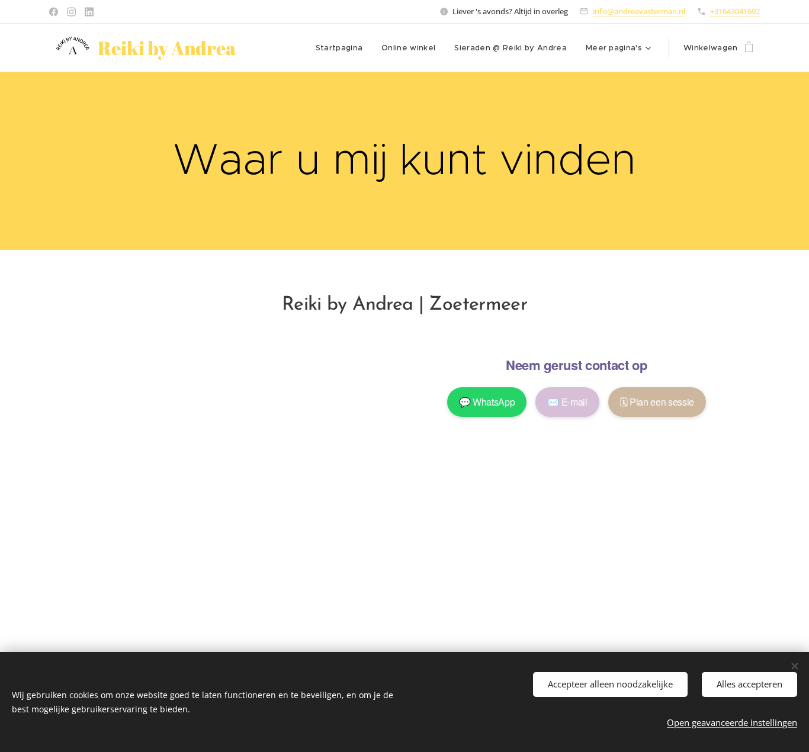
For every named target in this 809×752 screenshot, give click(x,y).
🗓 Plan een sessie (657, 402)
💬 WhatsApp (487, 402)
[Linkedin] (89, 12)
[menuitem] (343, 48)
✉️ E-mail (567, 402)
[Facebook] (53, 12)
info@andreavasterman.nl (639, 11)
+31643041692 (735, 11)
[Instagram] (71, 12)
